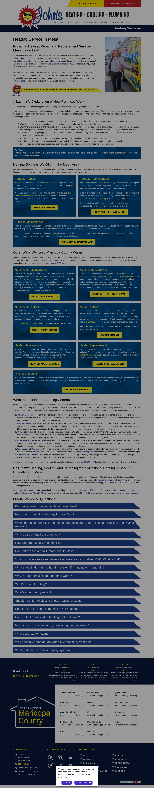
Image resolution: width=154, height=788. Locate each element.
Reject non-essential (83, 782)
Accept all (66, 782)
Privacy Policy (63, 777)
